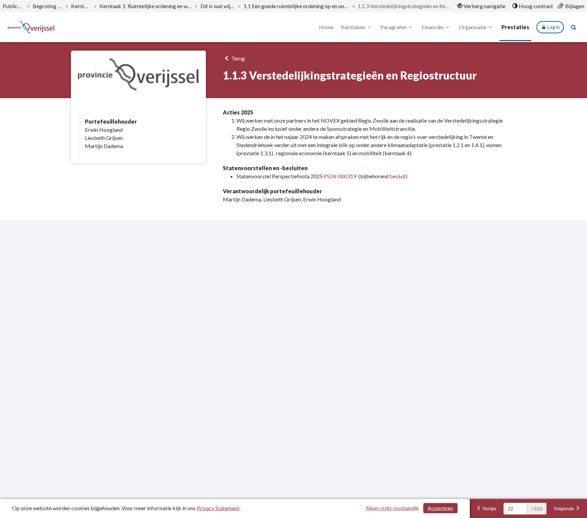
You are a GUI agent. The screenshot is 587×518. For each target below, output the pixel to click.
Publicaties (13, 6)
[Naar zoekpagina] (573, 27)
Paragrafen (393, 27)
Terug (237, 58)
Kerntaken (81, 6)
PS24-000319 (340, 176)
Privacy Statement (218, 508)
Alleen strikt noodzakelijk (392, 508)
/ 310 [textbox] (536, 509)
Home (326, 27)
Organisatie (472, 27)
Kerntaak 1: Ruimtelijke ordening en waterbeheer (146, 6)
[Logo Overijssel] (31, 27)
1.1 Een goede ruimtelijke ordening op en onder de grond (296, 6)
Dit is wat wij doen (217, 6)
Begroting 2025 (48, 6)
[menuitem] (481, 6)
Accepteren (440, 508)
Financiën (433, 27)
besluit (398, 176)
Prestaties (515, 27)
